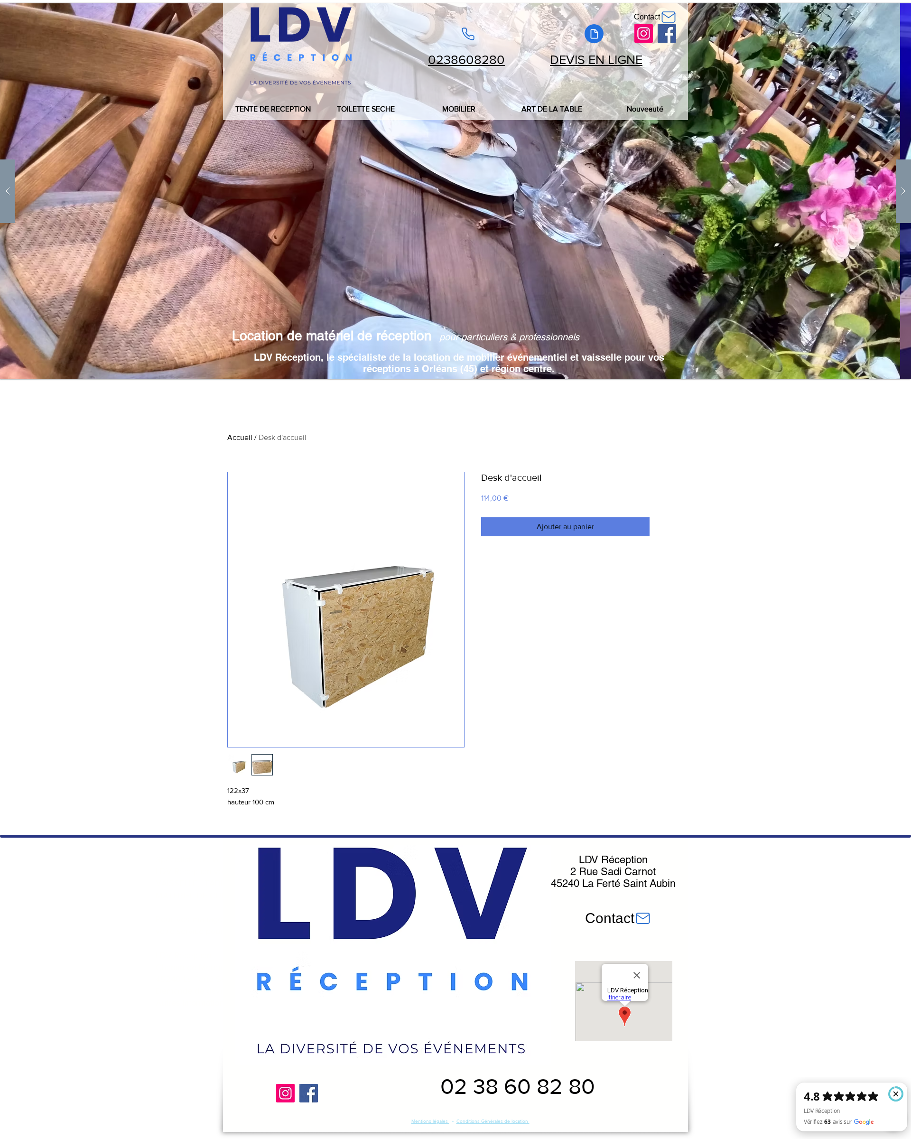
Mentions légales (430, 1121)
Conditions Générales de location (493, 1121)
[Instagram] (643, 33)
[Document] (594, 33)
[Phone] (467, 33)
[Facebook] (667, 33)
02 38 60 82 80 (517, 1086)
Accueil (239, 437)
